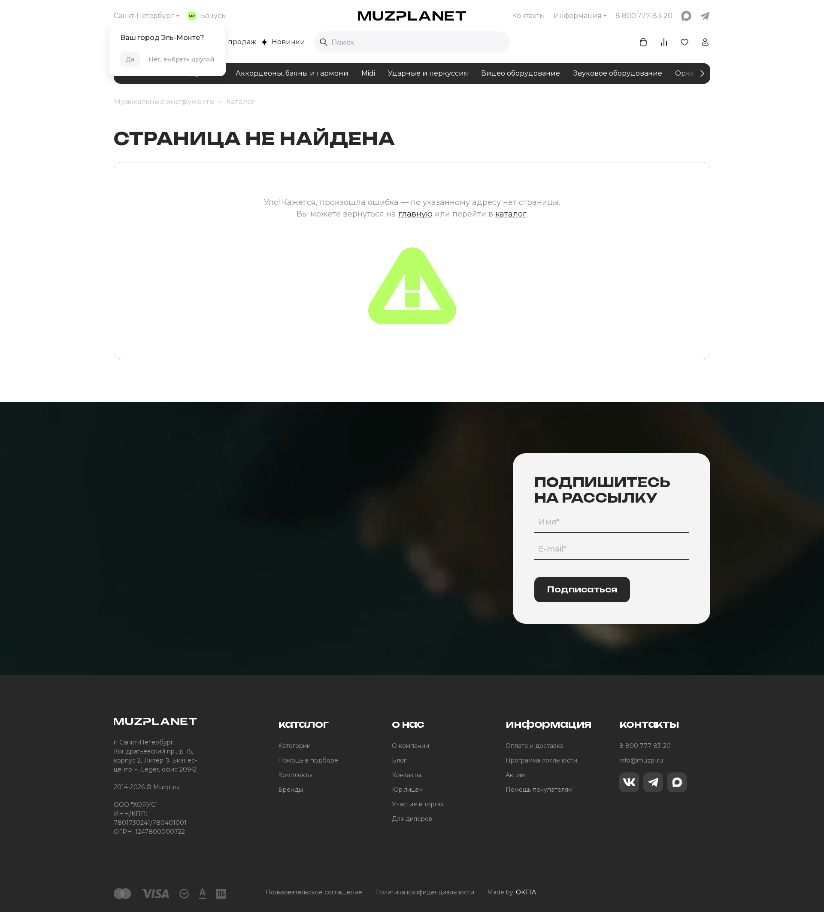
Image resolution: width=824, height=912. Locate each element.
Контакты (528, 16)
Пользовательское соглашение (314, 892)
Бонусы (213, 16)
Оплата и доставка (534, 746)
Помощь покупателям (539, 789)
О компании (410, 746)
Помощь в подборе (308, 760)
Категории (294, 746)
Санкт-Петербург (144, 16)
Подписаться (582, 589)
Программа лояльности (541, 760)
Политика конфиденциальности (424, 892)
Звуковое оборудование (617, 73)
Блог (399, 760)
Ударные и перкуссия (428, 73)
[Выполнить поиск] (323, 42)
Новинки (288, 42)
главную (415, 214)
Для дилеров (412, 819)
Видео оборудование (520, 73)
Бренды (290, 789)
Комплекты (295, 775)
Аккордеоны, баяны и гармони (292, 73)
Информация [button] (578, 16)
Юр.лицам (407, 789)
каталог (511, 214)
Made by (511, 892)
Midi (368, 73)
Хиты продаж (232, 42)
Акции (515, 775)
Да (130, 59)
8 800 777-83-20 (645, 746)
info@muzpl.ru (641, 760)
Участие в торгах (418, 804)
